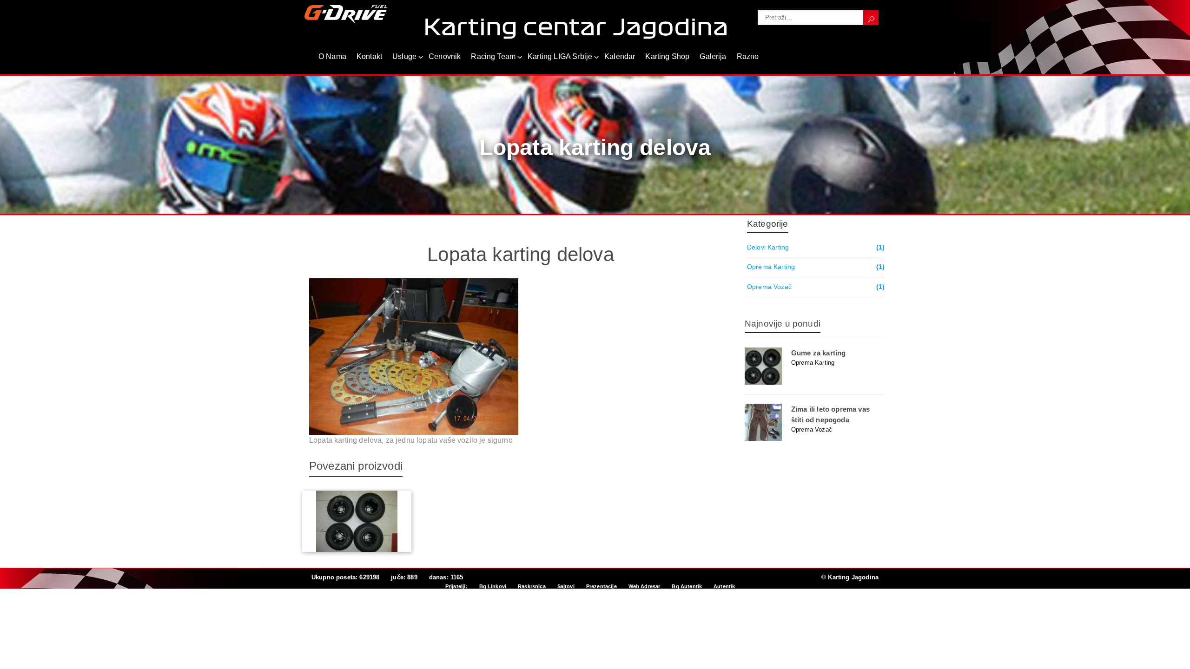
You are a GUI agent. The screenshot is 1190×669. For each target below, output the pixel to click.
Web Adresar (644, 586)
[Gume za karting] (815, 366)
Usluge (404, 56)
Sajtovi (566, 586)
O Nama (332, 56)
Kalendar (619, 56)
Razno (748, 56)
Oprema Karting (771, 266)
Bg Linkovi (493, 586)
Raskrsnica (532, 586)
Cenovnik (445, 56)
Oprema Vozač (769, 286)
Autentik (724, 586)
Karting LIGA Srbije (560, 56)
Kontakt (369, 56)
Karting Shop (667, 56)
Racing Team (493, 56)
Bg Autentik (687, 586)
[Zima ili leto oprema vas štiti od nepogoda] (815, 422)
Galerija (713, 56)
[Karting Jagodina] (345, 13)
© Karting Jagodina (850, 577)
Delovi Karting (768, 247)
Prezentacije (601, 586)
